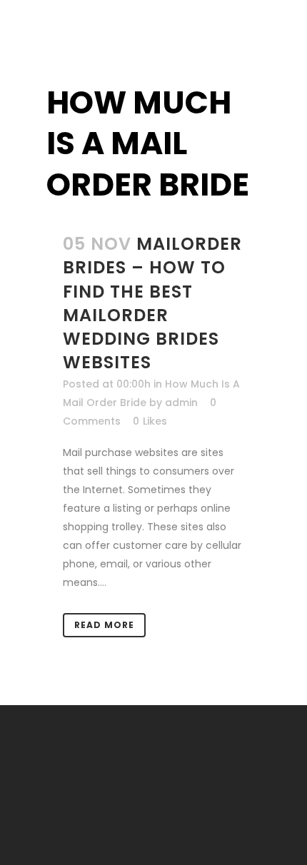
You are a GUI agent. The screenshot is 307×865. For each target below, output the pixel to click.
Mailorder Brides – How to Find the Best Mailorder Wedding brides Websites (152, 303)
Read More (104, 625)
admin (181, 402)
